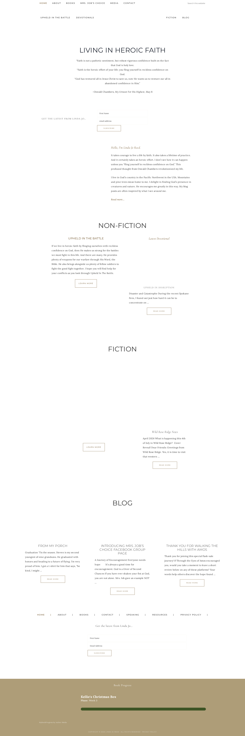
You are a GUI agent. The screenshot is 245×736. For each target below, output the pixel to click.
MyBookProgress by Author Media (53, 722)
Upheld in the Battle (86, 238)
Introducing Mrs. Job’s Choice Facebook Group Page (122, 549)
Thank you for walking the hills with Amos (192, 547)
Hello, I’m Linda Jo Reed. (126, 147)
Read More (159, 311)
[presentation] (159, 264)
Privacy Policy (149, 732)
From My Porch (52, 546)
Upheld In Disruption (159, 287)
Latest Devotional (159, 238)
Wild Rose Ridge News (165, 432)
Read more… (117, 199)
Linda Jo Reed (122, 19)
